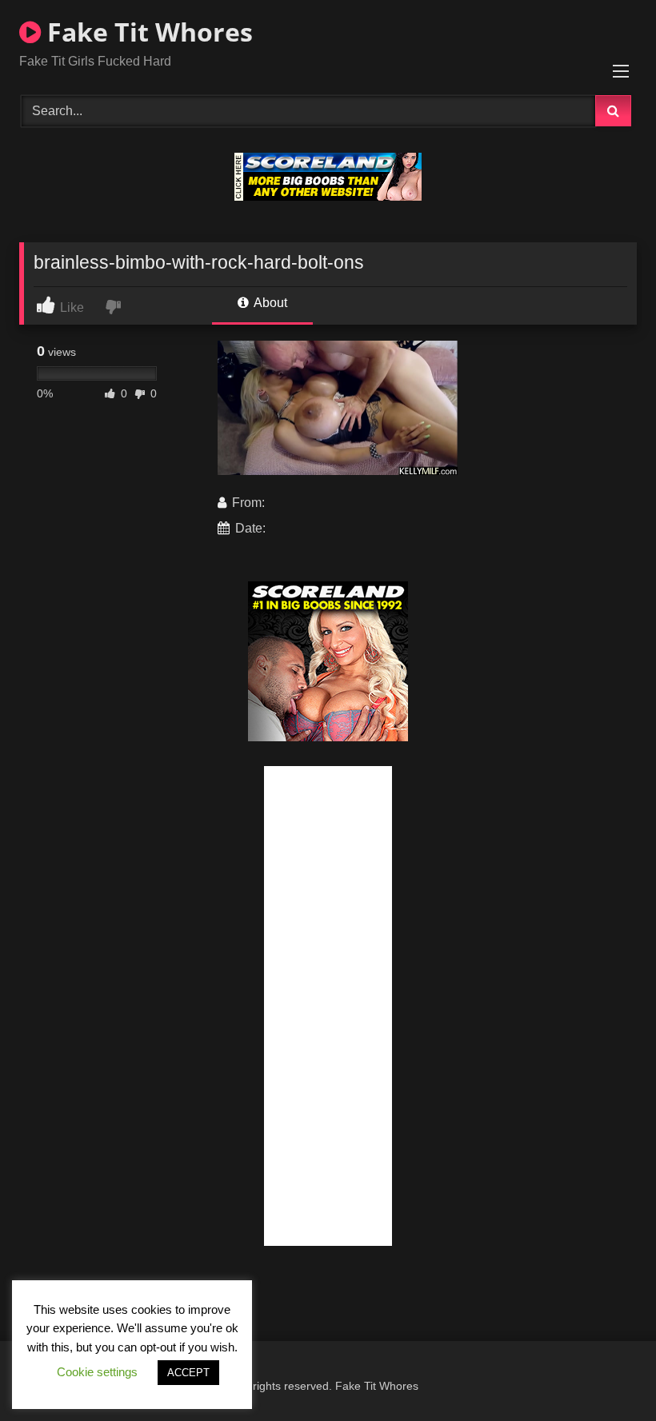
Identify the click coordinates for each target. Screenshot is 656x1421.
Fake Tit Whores (147, 31)
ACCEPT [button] (188, 1373)
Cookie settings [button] (97, 1372)
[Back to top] (606, 1373)
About (269, 302)
